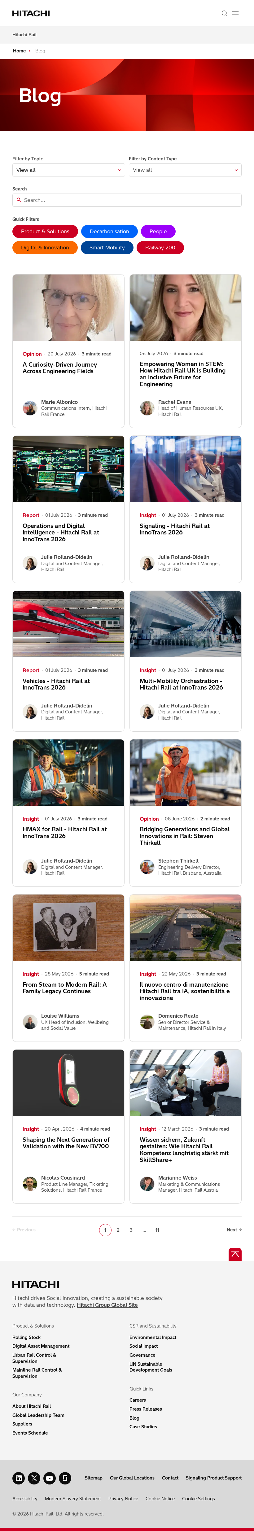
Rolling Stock (26, 1337)
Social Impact (143, 1346)
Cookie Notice (160, 1499)
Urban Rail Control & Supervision (34, 1358)
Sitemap (94, 1478)
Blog (134, 1418)
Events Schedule (30, 1433)
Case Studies (143, 1427)
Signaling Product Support (214, 1478)
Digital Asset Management (40, 1346)
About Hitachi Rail (31, 1406)
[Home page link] (31, 13)
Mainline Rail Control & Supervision (37, 1373)
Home (19, 51)
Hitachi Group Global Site (107, 1305)
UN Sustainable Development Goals (150, 1367)
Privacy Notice (123, 1499)
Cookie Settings (198, 1499)
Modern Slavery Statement (73, 1499)
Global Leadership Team (38, 1415)
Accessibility (24, 1499)
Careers (137, 1400)
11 (157, 1230)
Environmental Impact (152, 1337)
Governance (142, 1355)
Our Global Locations (132, 1478)
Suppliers (22, 1424)
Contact (170, 1478)
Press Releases (145, 1409)
